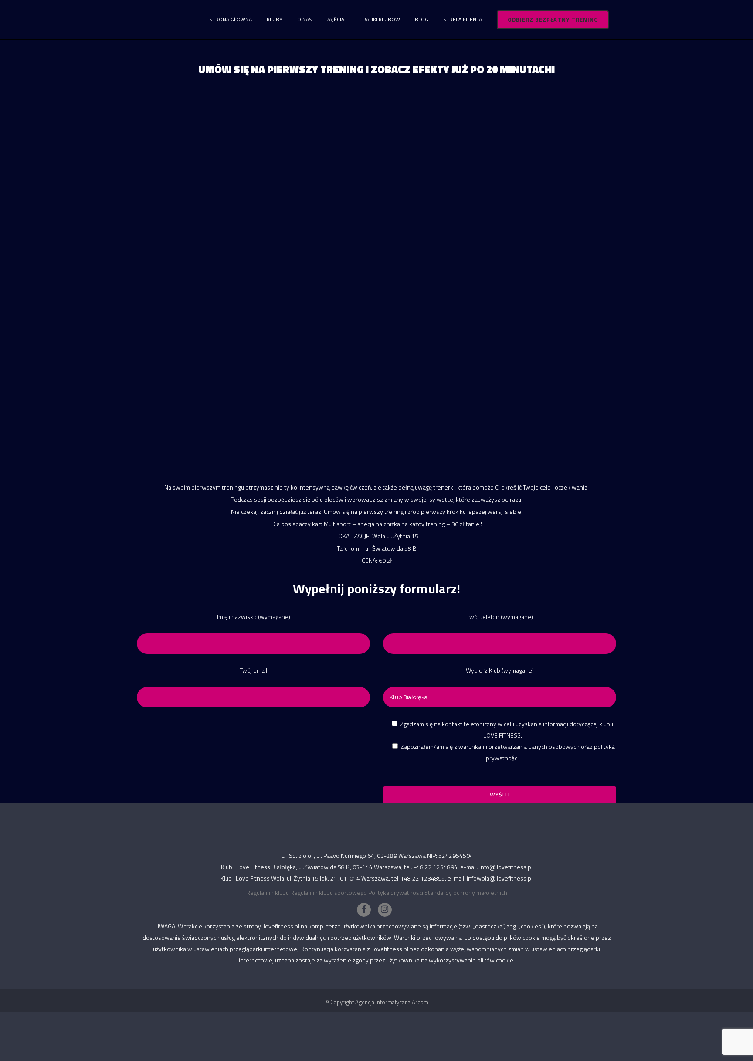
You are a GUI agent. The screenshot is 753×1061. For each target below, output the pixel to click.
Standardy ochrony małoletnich (465, 892)
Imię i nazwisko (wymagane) (253, 616)
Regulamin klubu (267, 892)
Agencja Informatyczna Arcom (391, 1002)
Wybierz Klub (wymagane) (500, 670)
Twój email (253, 670)
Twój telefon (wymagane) (500, 616)
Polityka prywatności (395, 892)
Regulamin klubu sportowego (328, 892)
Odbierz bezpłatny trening (553, 19)
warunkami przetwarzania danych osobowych (519, 746)
